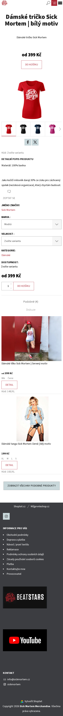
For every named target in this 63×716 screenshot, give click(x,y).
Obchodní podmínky (17, 535)
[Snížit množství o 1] (11, 288)
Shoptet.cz (19, 506)
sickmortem (14, 684)
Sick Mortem (8, 210)
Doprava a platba (16, 540)
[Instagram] (6, 516)
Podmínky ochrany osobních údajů (25, 554)
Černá (10, 378)
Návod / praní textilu (18, 544)
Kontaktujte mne (16, 569)
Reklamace (13, 549)
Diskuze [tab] (30, 309)
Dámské (5, 255)
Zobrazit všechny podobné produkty (31, 486)
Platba (10, 564)
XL (2, 458)
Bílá (3, 378)
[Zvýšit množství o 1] (11, 284)
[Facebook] (27, 142)
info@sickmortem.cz (18, 679)
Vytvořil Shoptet (33, 701)
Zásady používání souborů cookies (25, 559)
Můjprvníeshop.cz (40, 506)
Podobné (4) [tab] (30, 301)
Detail (9, 385)
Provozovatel (14, 574)
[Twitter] (35, 142)
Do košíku (31, 64)
